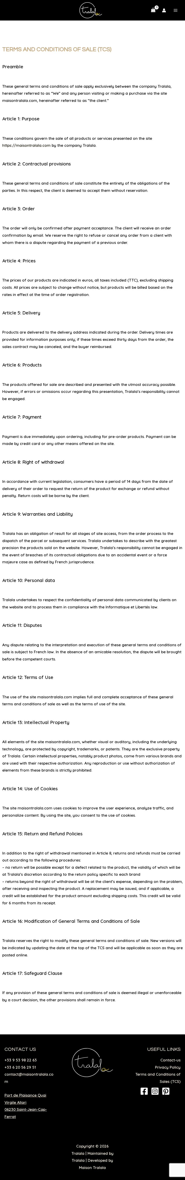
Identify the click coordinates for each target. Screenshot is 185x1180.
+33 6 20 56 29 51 (20, 1067)
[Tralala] (90, 10)
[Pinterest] (166, 1091)
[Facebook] (144, 1091)
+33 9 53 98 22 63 (21, 1060)
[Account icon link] (164, 10)
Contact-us (170, 1060)
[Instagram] (155, 1091)
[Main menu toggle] (175, 10)
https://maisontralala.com (26, 145)
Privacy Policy (167, 1067)
